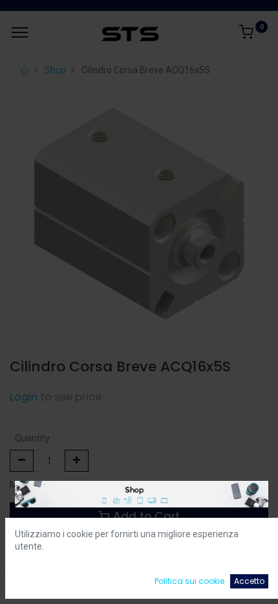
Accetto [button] (249, 581)
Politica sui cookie (189, 581)
